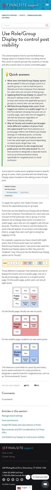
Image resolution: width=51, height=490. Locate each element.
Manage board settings (12, 415)
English (24, 488)
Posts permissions (10, 420)
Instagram (21, 479)
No (37, 385)
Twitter (8, 479)
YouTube (17, 479)
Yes (27, 385)
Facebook (3, 479)
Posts (22, 15)
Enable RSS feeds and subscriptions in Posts (21, 425)
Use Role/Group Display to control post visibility (23, 437)
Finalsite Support (9, 15)
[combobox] (24, 487)
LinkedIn (12, 479)
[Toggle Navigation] (47, 4)
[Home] (20, 5)
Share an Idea (7, 452)
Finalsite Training (8, 456)
